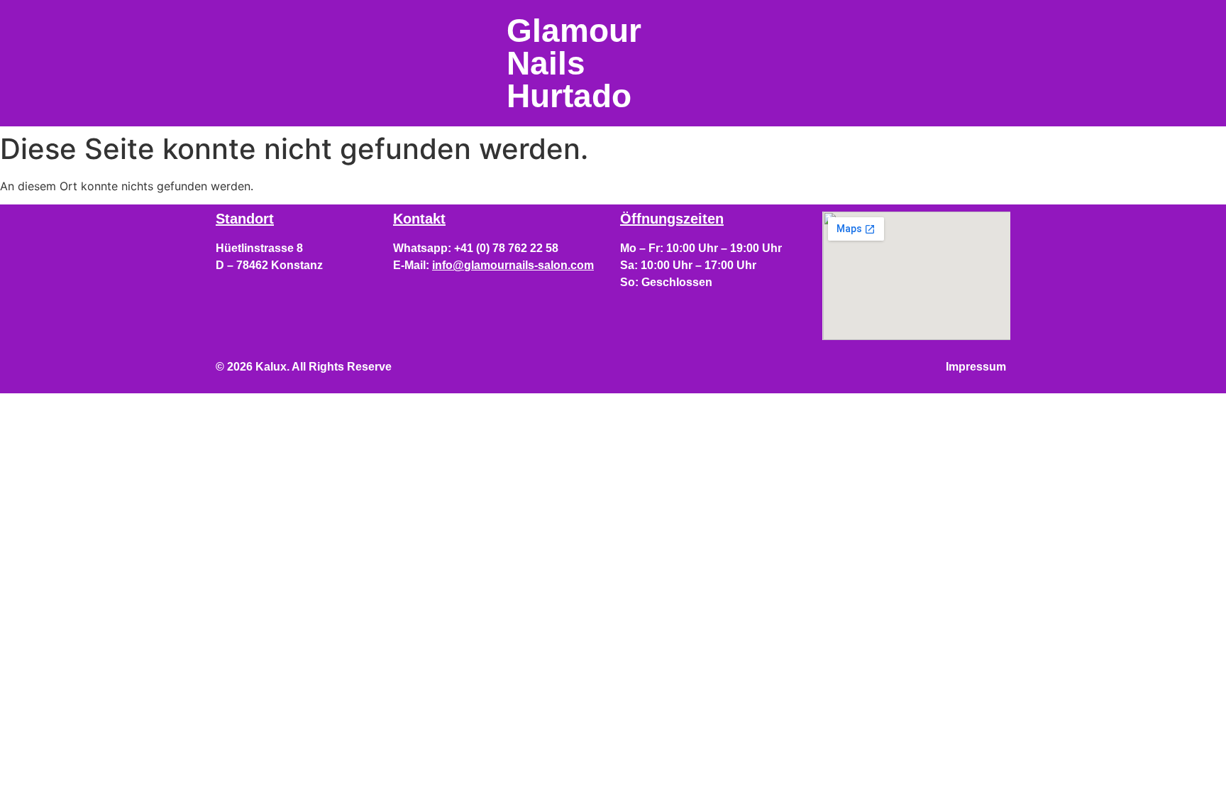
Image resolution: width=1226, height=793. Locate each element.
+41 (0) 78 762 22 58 (506, 248)
